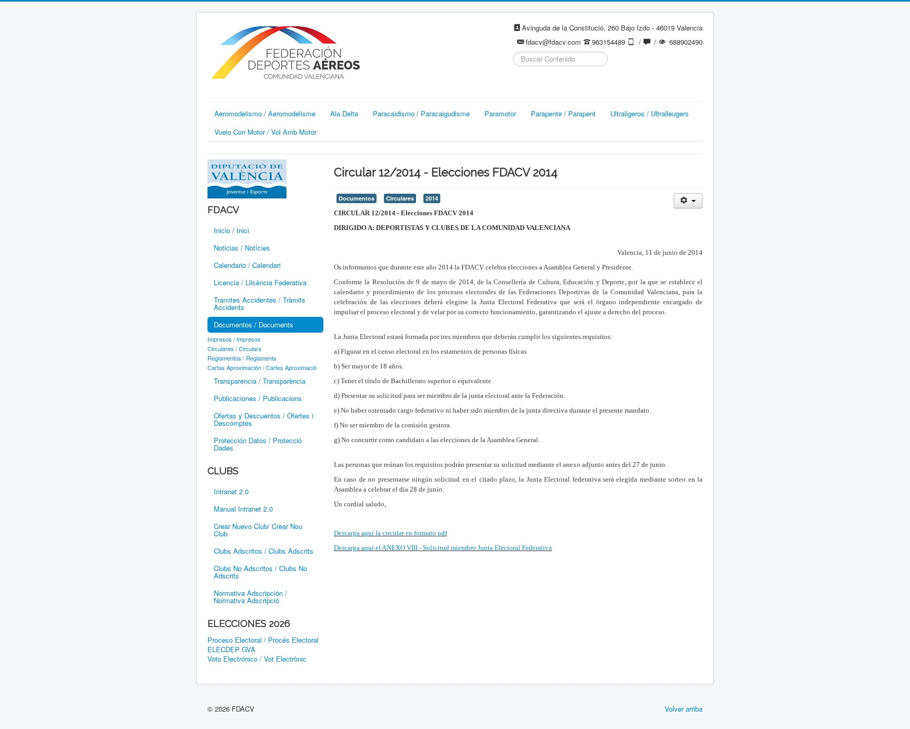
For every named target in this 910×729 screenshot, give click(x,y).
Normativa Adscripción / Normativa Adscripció (250, 596)
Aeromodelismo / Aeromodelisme (264, 113)
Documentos (356, 198)
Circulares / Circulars (234, 348)
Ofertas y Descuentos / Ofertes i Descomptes (263, 419)
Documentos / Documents (253, 324)
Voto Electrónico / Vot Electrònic (256, 659)
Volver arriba (684, 709)
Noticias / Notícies (242, 248)
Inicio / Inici (231, 230)
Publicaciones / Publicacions (258, 398)
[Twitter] (542, 84)
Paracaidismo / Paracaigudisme (421, 113)
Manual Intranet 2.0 (243, 509)
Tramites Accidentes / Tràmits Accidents (259, 303)
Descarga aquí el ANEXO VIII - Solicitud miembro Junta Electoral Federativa (443, 548)
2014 (432, 198)
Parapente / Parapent (563, 113)
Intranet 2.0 (231, 491)
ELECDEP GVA (231, 649)
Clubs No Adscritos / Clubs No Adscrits (260, 572)
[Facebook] (522, 84)
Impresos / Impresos (234, 339)
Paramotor (500, 113)
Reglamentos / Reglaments (241, 358)
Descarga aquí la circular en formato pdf (390, 533)
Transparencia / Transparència (259, 381)
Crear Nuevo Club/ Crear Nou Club (258, 529)
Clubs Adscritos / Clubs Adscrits (263, 551)
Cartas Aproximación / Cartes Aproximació (261, 367)
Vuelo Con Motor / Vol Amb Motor (265, 132)
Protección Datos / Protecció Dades (258, 444)
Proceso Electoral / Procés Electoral (263, 640)
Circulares (400, 198)
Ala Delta (344, 113)
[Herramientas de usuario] (688, 200)
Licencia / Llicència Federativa (260, 282)
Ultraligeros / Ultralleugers (649, 113)
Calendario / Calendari (247, 265)
